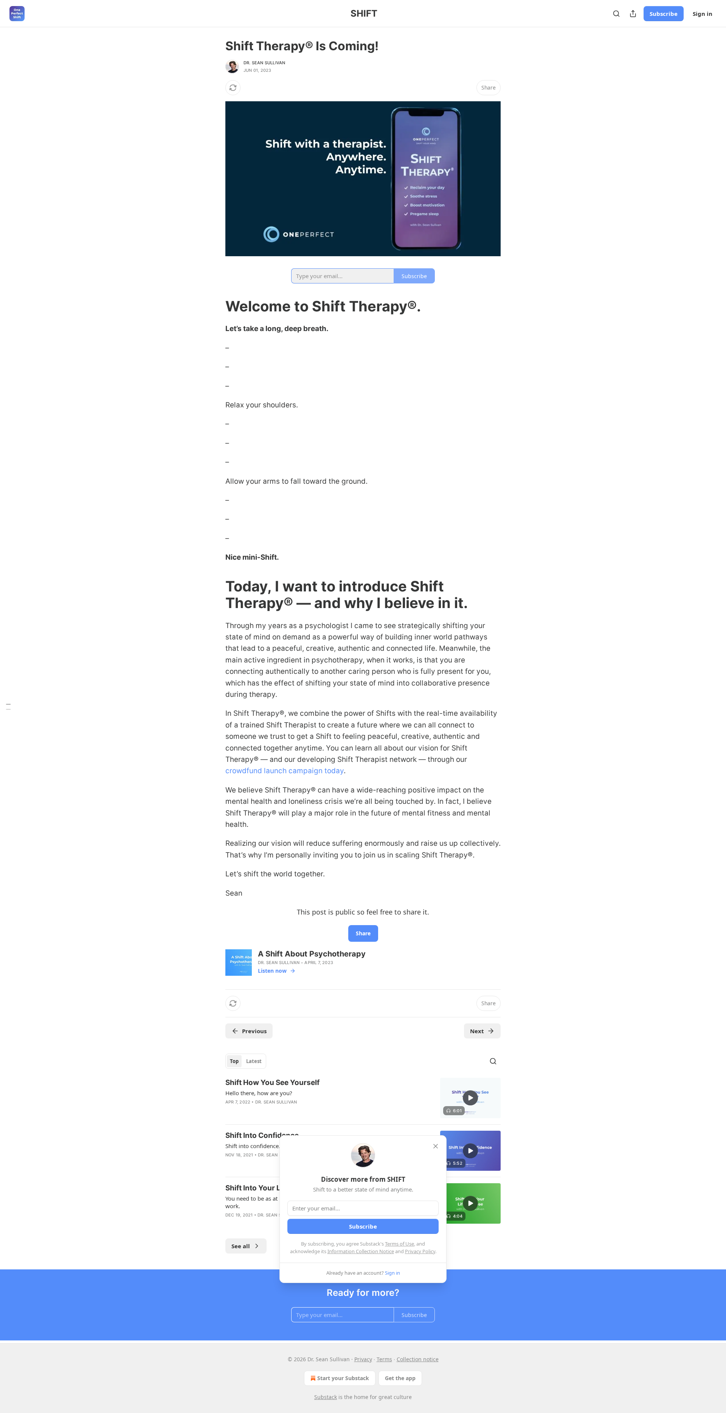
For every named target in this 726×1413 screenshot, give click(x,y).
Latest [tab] (254, 1061)
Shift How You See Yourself (272, 1082)
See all (240, 1246)
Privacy (363, 1359)
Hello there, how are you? (258, 1093)
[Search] (616, 13)
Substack (325, 1397)
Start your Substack (343, 1378)
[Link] (215, 306)
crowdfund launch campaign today (284, 770)
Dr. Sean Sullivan (264, 62)
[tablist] (245, 1061)
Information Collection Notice (360, 1251)
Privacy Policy (420, 1251)
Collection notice (418, 1359)
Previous (254, 1031)
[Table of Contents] (8, 706)
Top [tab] (234, 1061)
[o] (470, 1097)
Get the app (400, 1378)
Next (477, 1031)
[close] (436, 1146)
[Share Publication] (633, 13)
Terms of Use (399, 1243)
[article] (363, 1098)
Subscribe (664, 13)
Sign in (702, 13)
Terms (384, 1359)
